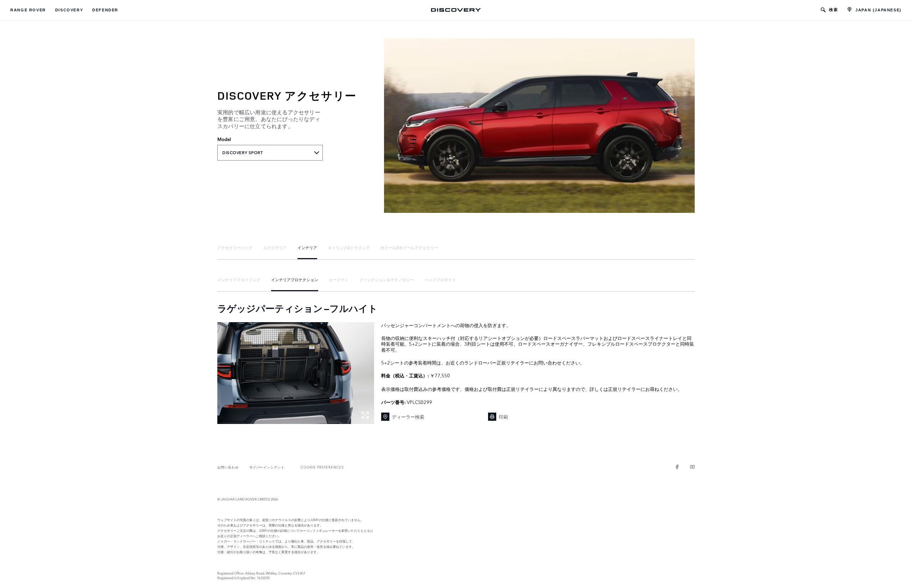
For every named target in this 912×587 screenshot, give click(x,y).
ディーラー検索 (408, 416)
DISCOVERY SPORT (242, 152)
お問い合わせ (228, 467)
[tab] (235, 247)
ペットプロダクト (440, 279)
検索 (833, 9)
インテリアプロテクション (294, 279)
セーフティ (338, 279)
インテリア (307, 247)
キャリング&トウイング (349, 247)
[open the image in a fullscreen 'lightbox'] (295, 373)
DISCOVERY (69, 10)
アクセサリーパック (235, 247)
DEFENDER (105, 10)
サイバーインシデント (267, 467)
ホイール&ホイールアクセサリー (409, 247)
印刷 (503, 416)
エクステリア (275, 247)
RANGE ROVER (28, 10)
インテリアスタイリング (238, 279)
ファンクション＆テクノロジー (386, 279)
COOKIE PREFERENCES (322, 467)
